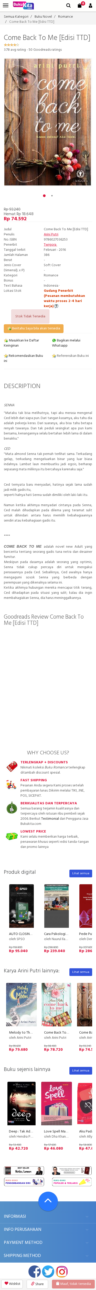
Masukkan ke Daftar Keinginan (21, 343)
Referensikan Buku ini (72, 356)
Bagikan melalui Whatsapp (66, 343)
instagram (61, 1271)
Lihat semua (80, 873)
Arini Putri (51, 234)
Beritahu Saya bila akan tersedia (35, 328)
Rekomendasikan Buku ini (23, 358)
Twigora (50, 245)
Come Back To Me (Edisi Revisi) (67, 1033)
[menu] (5, 5)
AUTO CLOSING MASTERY (28, 934)
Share (39, 1284)
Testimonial (50, 819)
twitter (48, 1271)
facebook (34, 1271)
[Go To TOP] (48, 1201)
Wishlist (14, 1284)
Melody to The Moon (25, 1033)
